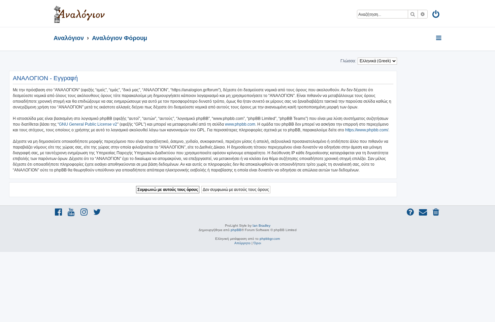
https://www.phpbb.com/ (366, 130)
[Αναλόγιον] (79, 13)
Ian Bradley (261, 225)
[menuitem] (436, 15)
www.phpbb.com (240, 124)
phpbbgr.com (270, 238)
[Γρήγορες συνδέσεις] (439, 38)
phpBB (236, 230)
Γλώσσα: (348, 61)
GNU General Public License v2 (88, 124)
